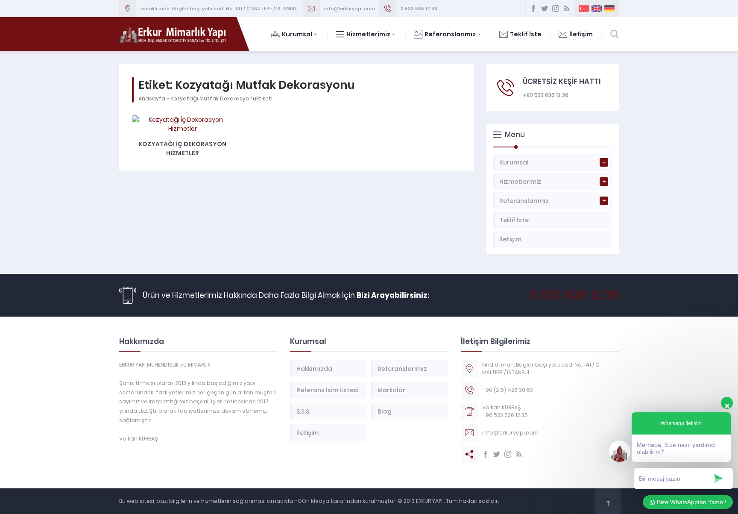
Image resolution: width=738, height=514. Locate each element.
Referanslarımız (450, 34)
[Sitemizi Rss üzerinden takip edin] (566, 8)
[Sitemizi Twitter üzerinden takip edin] (544, 8)
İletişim (581, 34)
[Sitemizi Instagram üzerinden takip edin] (555, 8)
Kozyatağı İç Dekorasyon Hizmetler (182, 148)
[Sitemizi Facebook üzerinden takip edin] (533, 8)
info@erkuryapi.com (349, 8)
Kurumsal (297, 34)
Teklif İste (526, 34)
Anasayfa (151, 98)
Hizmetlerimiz (368, 34)
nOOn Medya (311, 501)
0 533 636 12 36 (419, 8)
